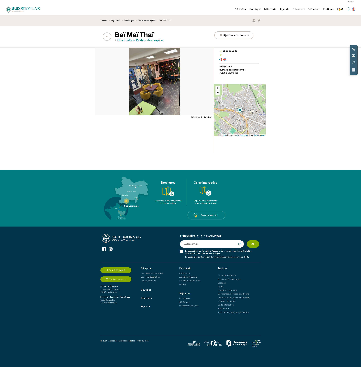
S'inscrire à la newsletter (200, 236)
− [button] (218, 92)
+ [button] (218, 88)
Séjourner (314, 9)
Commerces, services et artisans (233, 294)
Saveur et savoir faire (189, 281)
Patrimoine (184, 273)
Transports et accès (227, 290)
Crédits (113, 341)
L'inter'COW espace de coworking (234, 298)
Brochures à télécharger (229, 279)
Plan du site (142, 341)
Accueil (103, 21)
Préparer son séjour (188, 306)
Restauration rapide (146, 21)
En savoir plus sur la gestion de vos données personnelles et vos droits (217, 257)
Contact (351, 2)
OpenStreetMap (242, 135)
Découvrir (298, 9)
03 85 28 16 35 (117, 270)
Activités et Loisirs (188, 277)
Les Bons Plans (148, 281)
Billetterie (270, 9)
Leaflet (224, 135)
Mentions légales (127, 341)
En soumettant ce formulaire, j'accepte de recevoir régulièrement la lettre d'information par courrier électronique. (218, 252)
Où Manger (129, 21)
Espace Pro (223, 309)
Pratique (328, 9)
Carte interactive (226, 305)
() (342, 9)
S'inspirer (240, 9)
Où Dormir (184, 302)
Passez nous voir (209, 215)
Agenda (284, 9)
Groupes (222, 283)
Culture (182, 284)
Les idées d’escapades (152, 273)
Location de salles (226, 301)
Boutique (255, 9)
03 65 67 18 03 (230, 51)
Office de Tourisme (227, 276)
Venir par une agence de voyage (233, 312)
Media (221, 287)
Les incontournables (150, 277)
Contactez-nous (118, 279)
